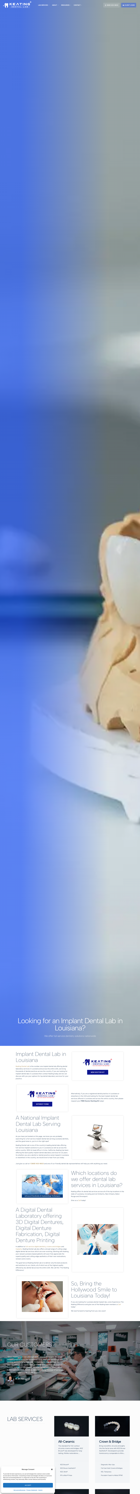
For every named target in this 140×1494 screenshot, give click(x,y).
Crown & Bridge (110, 1441)
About (54, 5)
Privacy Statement (31, 1490)
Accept (28, 1485)
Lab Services (43, 5)
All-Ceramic (66, 1441)
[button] (52, 1469)
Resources (65, 5)
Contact (77, 5)
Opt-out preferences (19, 1490)
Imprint (40, 1490)
